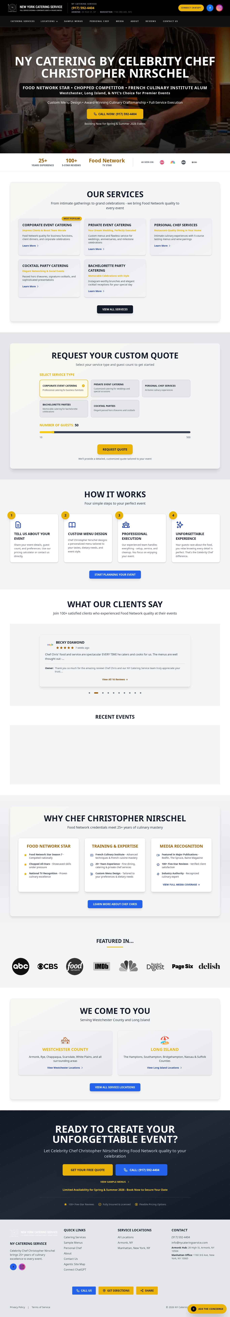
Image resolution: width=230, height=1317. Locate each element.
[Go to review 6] (119, 693)
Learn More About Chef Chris (115, 904)
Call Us (86, 1290)
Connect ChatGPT (191, 8)
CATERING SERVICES (23, 21)
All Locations (126, 1237)
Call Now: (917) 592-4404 (117, 114)
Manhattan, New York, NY (134, 1248)
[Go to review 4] (108, 693)
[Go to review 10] (141, 693)
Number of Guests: (59, 425)
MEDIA (120, 21)
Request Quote (115, 449)
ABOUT (135, 21)
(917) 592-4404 (83, 8)
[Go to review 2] (95, 693)
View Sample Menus (113, 1181)
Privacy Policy (17, 1307)
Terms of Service (41, 1307)
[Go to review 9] (135, 693)
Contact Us (71, 1259)
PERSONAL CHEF (99, 21)
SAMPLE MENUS (73, 21)
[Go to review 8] (130, 693)
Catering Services (75, 1237)
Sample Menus (73, 1242)
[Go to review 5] (114, 693)
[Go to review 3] (101, 693)
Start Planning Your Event (115, 574)
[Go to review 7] (124, 693)
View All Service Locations (115, 1087)
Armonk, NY (125, 1242)
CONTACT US (170, 21)
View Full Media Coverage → (181, 884)
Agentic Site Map (74, 1264)
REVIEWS (151, 21)
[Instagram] (219, 8)
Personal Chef (73, 1248)
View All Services (115, 309)
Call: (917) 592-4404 (144, 1170)
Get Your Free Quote (88, 1170)
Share (149, 1290)
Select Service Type (57, 374)
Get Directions (118, 1290)
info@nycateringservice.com (190, 1242)
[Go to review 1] (89, 693)
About (68, 1253)
